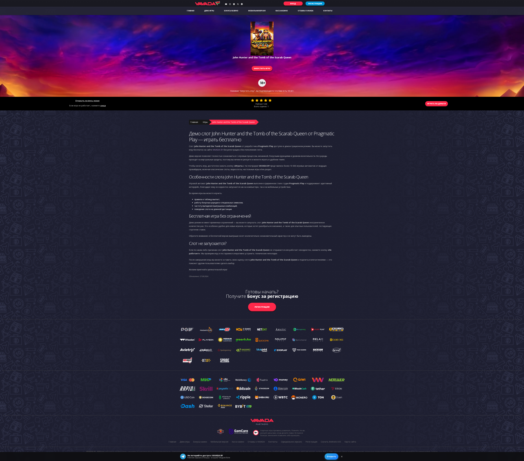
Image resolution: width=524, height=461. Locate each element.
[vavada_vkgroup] (234, 4)
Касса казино (282, 11)
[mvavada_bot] (242, 4)
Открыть (331, 456)
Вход (293, 3)
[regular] (261, 100)
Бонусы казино (231, 11)
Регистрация (315, 3)
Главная (190, 11)
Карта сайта (350, 441)
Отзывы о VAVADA (305, 11)
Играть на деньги (436, 103)
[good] (265, 100)
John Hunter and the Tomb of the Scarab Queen (233, 122)
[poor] (256, 100)
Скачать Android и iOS (331, 441)
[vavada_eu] (238, 4)
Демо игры (209, 11)
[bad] (252, 100)
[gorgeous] (270, 100)
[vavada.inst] (230, 4)
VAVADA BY (218, 149)
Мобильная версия (256, 11)
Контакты (327, 11)
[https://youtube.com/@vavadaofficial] (226, 4)
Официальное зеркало (291, 441)
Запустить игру (262, 68)
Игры (205, 122)
